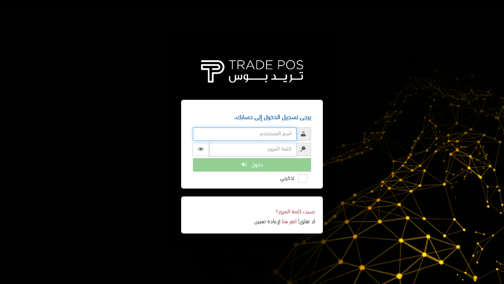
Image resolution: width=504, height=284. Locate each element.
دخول (255, 165)
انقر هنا (289, 221)
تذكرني (287, 178)
